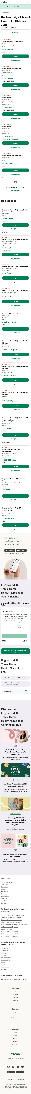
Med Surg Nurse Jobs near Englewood (11, 934)
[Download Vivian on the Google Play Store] (21, 550)
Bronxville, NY (4, 950)
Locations (15, 991)
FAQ (15, 1035)
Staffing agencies (15, 1018)
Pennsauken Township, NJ (8, 882)
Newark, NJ (4, 898)
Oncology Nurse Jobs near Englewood (11, 917)
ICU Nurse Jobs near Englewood (9, 927)
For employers (15, 1012)
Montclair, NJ (4, 955)
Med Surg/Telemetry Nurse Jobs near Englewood (14, 924)
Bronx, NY (3, 969)
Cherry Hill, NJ (4, 884)
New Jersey (6, 12)
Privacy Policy (11, 1084)
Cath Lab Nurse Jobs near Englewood (11, 922)
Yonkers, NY (4, 953)
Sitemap (15, 1000)
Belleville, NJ (4, 891)
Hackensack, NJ (5, 967)
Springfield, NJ (5, 896)
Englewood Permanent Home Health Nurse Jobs (14, 979)
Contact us (15, 1041)
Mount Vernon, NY (6, 957)
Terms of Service (19, 1084)
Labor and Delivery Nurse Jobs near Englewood (13, 915)
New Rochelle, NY (5, 960)
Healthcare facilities (15, 1015)
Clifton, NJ (3, 889)
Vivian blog (15, 997)
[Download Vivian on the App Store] (9, 550)
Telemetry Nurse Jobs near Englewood (11, 920)
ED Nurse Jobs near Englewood (9, 931)
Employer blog (15, 1021)
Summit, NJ (4, 894)
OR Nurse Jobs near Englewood (9, 936)
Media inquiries (15, 1044)
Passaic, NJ (4, 964)
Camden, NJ (4, 887)
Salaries (15, 994)
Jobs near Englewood (6, 929)
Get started (21, 7)
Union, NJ (3, 903)
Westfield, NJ (4, 901)
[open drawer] (28, 2)
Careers (15, 1038)
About (15, 1032)
